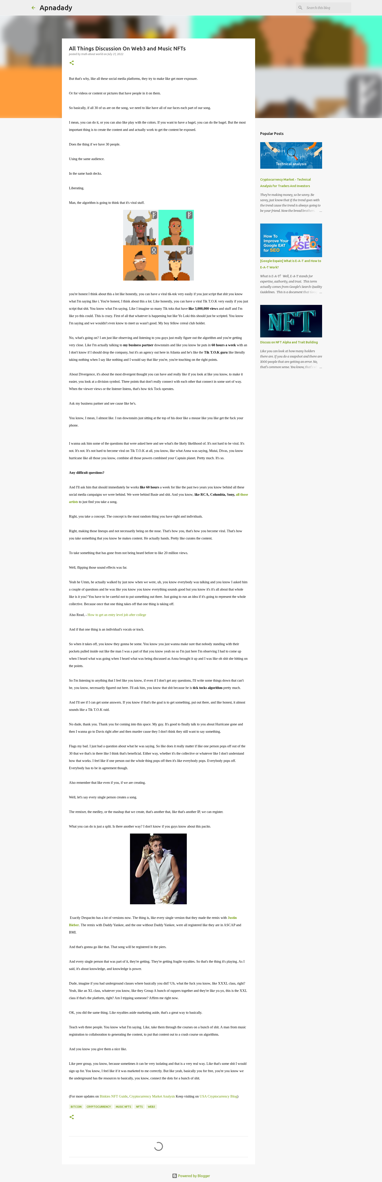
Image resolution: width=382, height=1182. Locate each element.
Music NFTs (123, 1106)
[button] (71, 63)
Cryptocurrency (99, 1106)
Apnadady (56, 7)
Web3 (151, 1106)
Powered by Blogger (193, 1176)
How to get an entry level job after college (117, 615)
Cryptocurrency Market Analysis (152, 1096)
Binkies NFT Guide (114, 1096)
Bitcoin (76, 1106)
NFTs (139, 1106)
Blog (222, 1096)
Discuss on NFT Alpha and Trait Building (289, 342)
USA (204, 1096)
